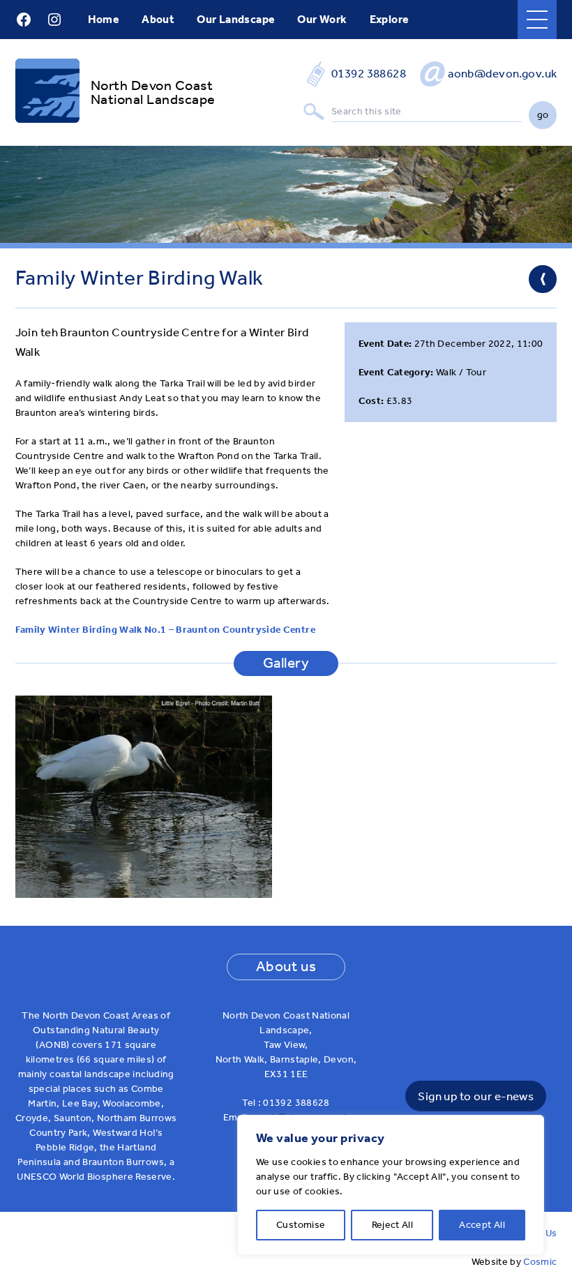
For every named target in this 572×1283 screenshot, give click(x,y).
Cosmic (540, 1262)
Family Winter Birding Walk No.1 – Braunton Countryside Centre (165, 630)
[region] (390, 1185)
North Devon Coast (152, 85)
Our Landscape (236, 19)
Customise (300, 1225)
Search (313, 111)
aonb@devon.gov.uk (502, 73)
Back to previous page (543, 279)
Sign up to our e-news (476, 1096)
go (543, 115)
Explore (389, 19)
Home (104, 19)
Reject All (393, 1225)
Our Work (322, 19)
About (158, 19)
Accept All (482, 1225)
